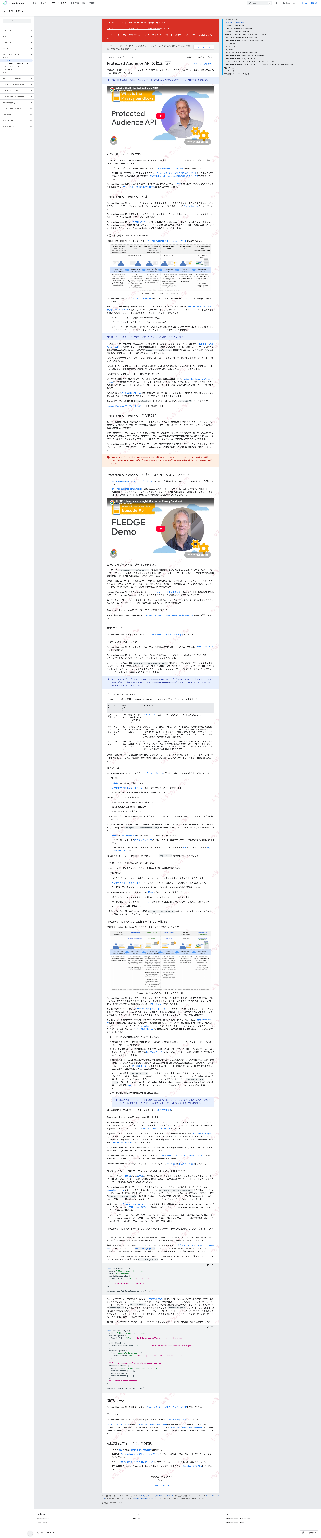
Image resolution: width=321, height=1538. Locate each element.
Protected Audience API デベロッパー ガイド (176, 173)
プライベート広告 (59, 3)
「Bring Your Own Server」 (134, 1204)
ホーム (304, 3)
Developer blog (43, 1518)
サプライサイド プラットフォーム (127, 883)
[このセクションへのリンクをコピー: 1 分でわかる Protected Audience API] (151, 235)
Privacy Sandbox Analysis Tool (238, 1518)
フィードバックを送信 (202, 64)
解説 (121, 1450)
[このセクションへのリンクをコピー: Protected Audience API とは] (149, 196)
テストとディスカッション (181, 1419)
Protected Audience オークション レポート (126, 406)
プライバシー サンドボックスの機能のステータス (126, 35)
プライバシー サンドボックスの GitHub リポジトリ (181, 1155)
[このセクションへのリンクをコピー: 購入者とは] (121, 768)
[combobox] (259, 3)
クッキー (44, 3)
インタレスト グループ (143, 298)
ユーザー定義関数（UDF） (123, 1142)
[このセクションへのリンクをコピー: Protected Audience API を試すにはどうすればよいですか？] (191, 475)
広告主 (115, 783)
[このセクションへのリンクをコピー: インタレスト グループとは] (139, 642)
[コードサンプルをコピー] (212, 1265)
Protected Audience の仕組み (171, 168)
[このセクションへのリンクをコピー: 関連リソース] (127, 1401)
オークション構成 (155, 1298)
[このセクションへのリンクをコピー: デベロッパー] (124, 1414)
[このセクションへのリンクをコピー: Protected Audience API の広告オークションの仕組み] (169, 921)
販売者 (115, 835)
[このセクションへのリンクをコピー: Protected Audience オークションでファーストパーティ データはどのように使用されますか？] (109, 1232)
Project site (136, 1518)
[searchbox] (17, 21)
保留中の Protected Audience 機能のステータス (152, 457)
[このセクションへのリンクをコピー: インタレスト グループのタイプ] (137, 694)
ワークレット (145, 902)
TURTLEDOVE (139, 222)
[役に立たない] (212, 57)
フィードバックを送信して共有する (139, 187)
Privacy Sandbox (113, 57)
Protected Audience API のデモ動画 (187, 1427)
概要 (34, 3)
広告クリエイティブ (143, 840)
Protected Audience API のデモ (153, 1424)
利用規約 (40, 1533)
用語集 (178, 184)
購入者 (128, 1176)
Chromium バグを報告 (192, 1466)
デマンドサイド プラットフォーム (127, 788)
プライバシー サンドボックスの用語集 (166, 634)
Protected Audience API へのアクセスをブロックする (169, 615)
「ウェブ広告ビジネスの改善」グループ (135, 1462)
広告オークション (128, 835)
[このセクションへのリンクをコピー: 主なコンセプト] (130, 628)
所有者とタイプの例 (167, 337)
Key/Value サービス (155, 1052)
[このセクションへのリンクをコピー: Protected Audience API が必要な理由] (161, 416)
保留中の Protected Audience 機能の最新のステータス (174, 176)
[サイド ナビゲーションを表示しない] (30, 1533)
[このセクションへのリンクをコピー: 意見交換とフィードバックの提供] (154, 1443)
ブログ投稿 (191, 80)
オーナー (191, 306)
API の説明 (172, 1164)
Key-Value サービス (148, 1026)
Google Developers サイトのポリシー (146, 1498)
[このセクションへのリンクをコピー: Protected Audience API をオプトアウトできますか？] (169, 610)
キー (185, 847)
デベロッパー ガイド (124, 457)
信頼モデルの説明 (187, 1164)
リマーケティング (205, 647)
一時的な (189, 1103)
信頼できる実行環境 (202, 1133)
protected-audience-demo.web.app (127, 489)
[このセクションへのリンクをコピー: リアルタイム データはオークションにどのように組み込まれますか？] (187, 1171)
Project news (42, 1522)
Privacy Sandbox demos (235, 1522)
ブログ (92, 3)
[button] (15, 30)
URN (130, 1085)
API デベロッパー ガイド (118, 1424)
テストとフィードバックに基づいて (164, 592)
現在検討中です (164, 1110)
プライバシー (51, 1533)
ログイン (314, 3)
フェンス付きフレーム (131, 393)
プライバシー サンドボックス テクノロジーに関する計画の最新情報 (133, 29)
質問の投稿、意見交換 (141, 1450)
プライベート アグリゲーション (142, 1103)
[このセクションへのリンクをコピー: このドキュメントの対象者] (145, 154)
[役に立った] (208, 57)
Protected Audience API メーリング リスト (140, 1454)
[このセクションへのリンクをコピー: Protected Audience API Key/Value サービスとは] (164, 1117)
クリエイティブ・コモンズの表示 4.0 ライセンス (155, 1496)
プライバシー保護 (78, 3)
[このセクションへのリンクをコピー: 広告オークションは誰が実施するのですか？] (159, 863)
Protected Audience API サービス (155, 1128)
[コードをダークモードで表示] (208, 1265)
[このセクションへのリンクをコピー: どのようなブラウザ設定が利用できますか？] (159, 564)
